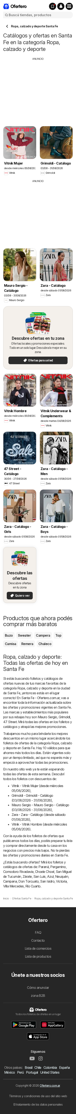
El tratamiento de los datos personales (38, 1104)
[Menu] (69, 6)
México (9, 1072)
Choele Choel (44, 872)
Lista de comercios (38, 948)
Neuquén (61, 876)
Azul (50, 876)
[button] (60, 6)
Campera (43, 635)
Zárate (27, 876)
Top (58, 635)
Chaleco (44, 644)
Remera (27, 644)
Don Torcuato (28, 881)
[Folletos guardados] (52, 6)
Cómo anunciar (38, 987)
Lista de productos (38, 956)
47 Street (10, 722)
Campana (10, 881)
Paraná (43, 867)
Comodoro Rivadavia (18, 872)
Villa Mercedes (13, 886)
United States (49, 1072)
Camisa (10, 644)
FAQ (38, 932)
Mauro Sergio (47, 717)
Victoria (61, 881)
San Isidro (47, 881)
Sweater (24, 635)
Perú (20, 1072)
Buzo (9, 635)
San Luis (39, 876)
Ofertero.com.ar (50, 1085)
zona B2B (38, 995)
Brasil (28, 1067)
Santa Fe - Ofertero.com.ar (40, 698)
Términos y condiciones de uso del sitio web (38, 1096)
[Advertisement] (38, 90)
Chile (37, 1067)
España (64, 1067)
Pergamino (58, 867)
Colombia (50, 1067)
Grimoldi (64, 717)
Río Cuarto (33, 886)
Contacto (38, 940)
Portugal (32, 1072)
